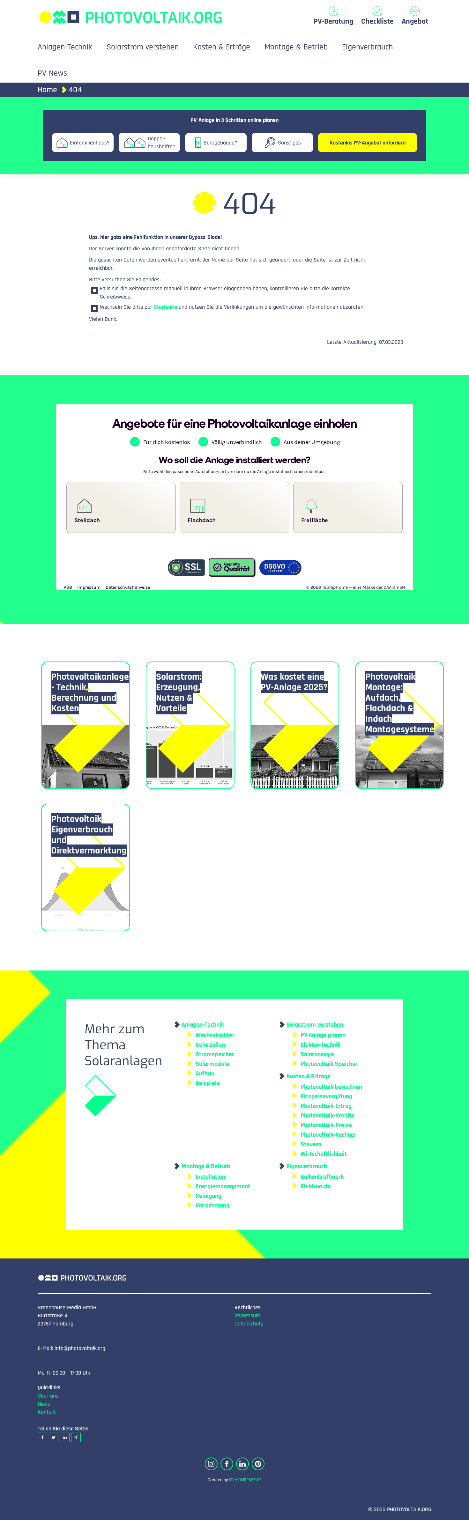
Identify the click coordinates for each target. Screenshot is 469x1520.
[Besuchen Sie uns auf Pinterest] (258, 1463)
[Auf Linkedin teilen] (65, 1437)
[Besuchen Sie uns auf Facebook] (226, 1463)
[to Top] (455, 1512)
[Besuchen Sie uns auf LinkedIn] (242, 1463)
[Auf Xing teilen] (76, 1437)
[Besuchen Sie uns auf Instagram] (211, 1463)
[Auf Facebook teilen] (42, 1437)
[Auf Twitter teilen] (53, 1437)
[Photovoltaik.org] (130, 14)
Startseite (165, 307)
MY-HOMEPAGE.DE (245, 1480)
